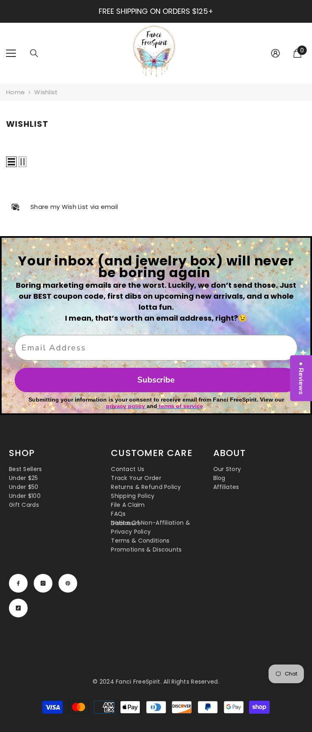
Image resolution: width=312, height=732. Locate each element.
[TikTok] (18, 608)
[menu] (11, 53)
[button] (11, 161)
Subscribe (156, 379)
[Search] (34, 53)
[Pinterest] (67, 583)
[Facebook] (18, 583)
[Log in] (275, 53)
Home (15, 92)
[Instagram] (43, 583)
